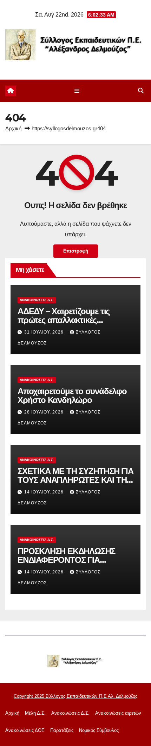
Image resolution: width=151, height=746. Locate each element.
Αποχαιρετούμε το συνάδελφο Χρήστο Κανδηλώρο (72, 395)
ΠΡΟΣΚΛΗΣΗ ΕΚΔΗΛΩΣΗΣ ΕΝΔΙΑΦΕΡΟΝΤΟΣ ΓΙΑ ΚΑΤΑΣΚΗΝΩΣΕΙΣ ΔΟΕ (66, 560)
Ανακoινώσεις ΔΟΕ (25, 730)
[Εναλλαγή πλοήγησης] (77, 91)
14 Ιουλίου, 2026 (44, 492)
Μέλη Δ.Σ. (35, 713)
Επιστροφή (75, 251)
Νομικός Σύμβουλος (99, 730)
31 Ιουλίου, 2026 (44, 332)
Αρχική (13, 128)
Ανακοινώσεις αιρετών (118, 713)
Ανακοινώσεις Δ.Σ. (37, 300)
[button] (141, 91)
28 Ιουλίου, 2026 (44, 412)
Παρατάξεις (61, 730)
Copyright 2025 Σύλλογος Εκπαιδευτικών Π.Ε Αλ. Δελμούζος (75, 696)
